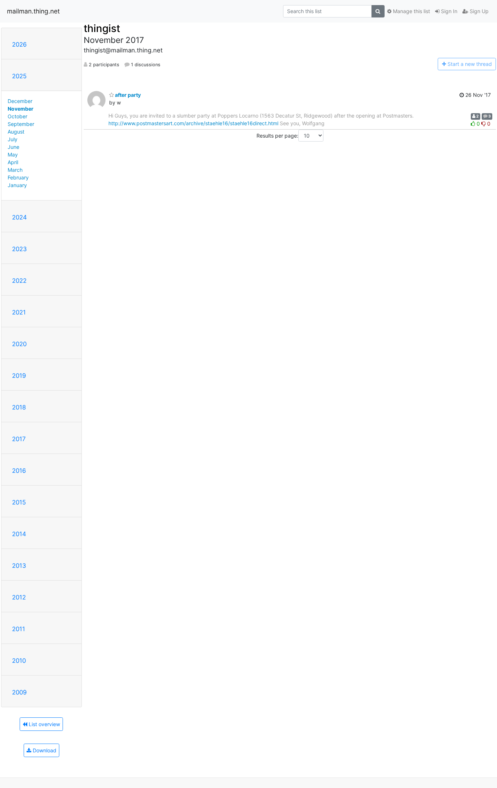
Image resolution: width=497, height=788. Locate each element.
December (20, 101)
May (13, 154)
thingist (102, 28)
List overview (43, 724)
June (13, 147)
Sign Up (478, 11)
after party (127, 95)
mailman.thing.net (33, 11)
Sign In (448, 11)
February (18, 177)
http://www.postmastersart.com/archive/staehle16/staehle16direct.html (193, 123)
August (16, 131)
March (15, 170)
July (12, 139)
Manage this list (410, 11)
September (21, 124)
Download (43, 750)
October (17, 116)
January (17, 185)
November (20, 109)
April (13, 162)
